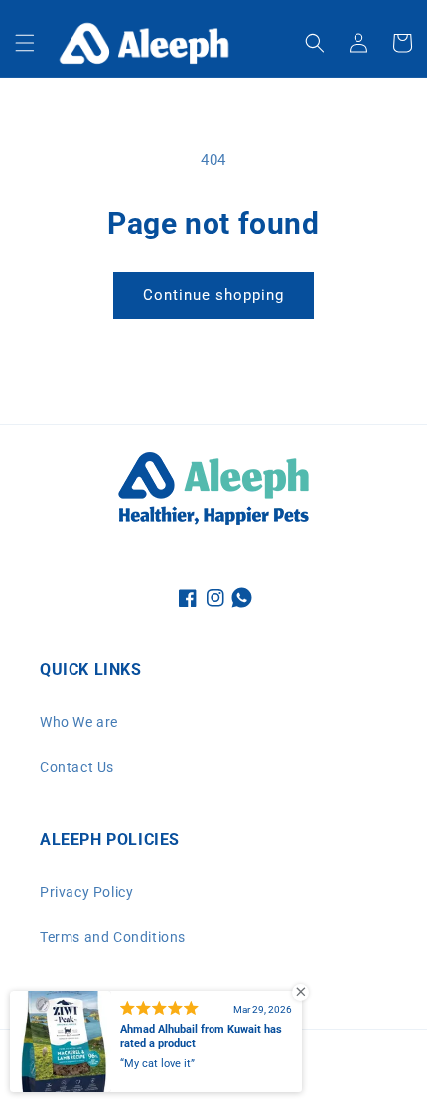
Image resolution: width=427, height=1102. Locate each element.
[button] (25, 43)
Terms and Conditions (113, 937)
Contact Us (77, 767)
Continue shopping (213, 295)
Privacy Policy (86, 892)
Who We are (79, 722)
